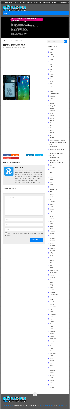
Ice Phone (52, 167)
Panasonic (52, 277)
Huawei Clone (53, 146)
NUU (51, 263)
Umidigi (52, 336)
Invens (52, 187)
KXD (51, 211)
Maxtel (52, 243)
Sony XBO (52, 302)
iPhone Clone (53, 189)
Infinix (51, 179)
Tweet (39, 155)
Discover (52, 101)
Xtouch (52, 380)
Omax (51, 267)
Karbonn (52, 201)
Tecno (51, 319)
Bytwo (51, 84)
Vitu (51, 351)
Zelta (51, 382)
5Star (51, 49)
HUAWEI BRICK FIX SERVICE (58, 140)
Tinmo (51, 324)
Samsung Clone (54, 294)
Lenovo (52, 221)
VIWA (51, 355)
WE (51, 363)
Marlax (52, 236)
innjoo (51, 182)
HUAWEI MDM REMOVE (56, 162)
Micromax (52, 248)
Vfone (51, 348)
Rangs (51, 285)
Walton (52, 360)
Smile (51, 299)
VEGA (51, 343)
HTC (51, 135)
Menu (5, 13)
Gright (51, 125)
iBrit (51, 165)
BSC (51, 79)
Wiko (51, 368)
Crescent (52, 96)
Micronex (52, 250)
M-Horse (52, 231)
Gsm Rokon (8, 47)
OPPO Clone (53, 272)
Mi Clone (52, 245)
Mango (52, 233)
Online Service (54, 270)
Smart (51, 297)
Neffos (52, 260)
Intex (51, 184)
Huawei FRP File (54, 157)
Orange (52, 275)
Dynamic (52, 108)
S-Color (52, 289)
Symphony (53, 314)
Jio (50, 199)
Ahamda (52, 57)
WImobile (52, 370)
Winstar (52, 375)
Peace (51, 280)
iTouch (52, 194)
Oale (51, 265)
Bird (51, 69)
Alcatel (51, 62)
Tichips (52, 321)
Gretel (51, 123)
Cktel (51, 91)
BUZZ (51, 81)
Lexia (51, 223)
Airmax (52, 59)
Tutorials (52, 331)
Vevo (51, 346)
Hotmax (52, 130)
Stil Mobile (53, 307)
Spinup (52, 304)
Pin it (16, 158)
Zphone (52, 387)
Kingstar (52, 209)
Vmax (51, 358)
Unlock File (53, 338)
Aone (51, 64)
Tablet (51, 316)
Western (52, 365)
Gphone (52, 120)
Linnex (51, 226)
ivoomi (51, 197)
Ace (51, 52)
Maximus (52, 241)
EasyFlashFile (8, 405)
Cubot (51, 98)
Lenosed (52, 219)
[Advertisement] (24, 62)
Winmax (52, 373)
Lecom (51, 216)
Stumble (7, 158)
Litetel (51, 228)
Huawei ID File (54, 160)
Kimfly (51, 206)
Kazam (52, 204)
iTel (51, 192)
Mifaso (52, 253)
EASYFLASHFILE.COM (46, 405)
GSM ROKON (63, 405)
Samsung (52, 292)
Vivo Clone (53, 353)
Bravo (51, 76)
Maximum (52, 238)
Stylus (51, 311)
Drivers (52, 103)
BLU (51, 71)
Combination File (54, 93)
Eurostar (52, 110)
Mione (51, 255)
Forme (51, 113)
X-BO (51, 377)
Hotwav (52, 132)
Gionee (52, 118)
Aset (51, 66)
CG (50, 88)
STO (51, 309)
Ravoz (51, 287)
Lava (51, 214)
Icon (51, 170)
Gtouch (52, 128)
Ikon (51, 172)
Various (52, 341)
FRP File (52, 115)
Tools (51, 329)
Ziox (51, 385)
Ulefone (52, 333)
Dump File (52, 106)
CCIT (51, 86)
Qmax (51, 282)
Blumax (52, 74)
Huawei (52, 137)
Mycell (51, 258)
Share (7, 155)
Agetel (51, 54)
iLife (51, 175)
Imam (51, 177)
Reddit (16, 155)
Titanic (52, 326)
